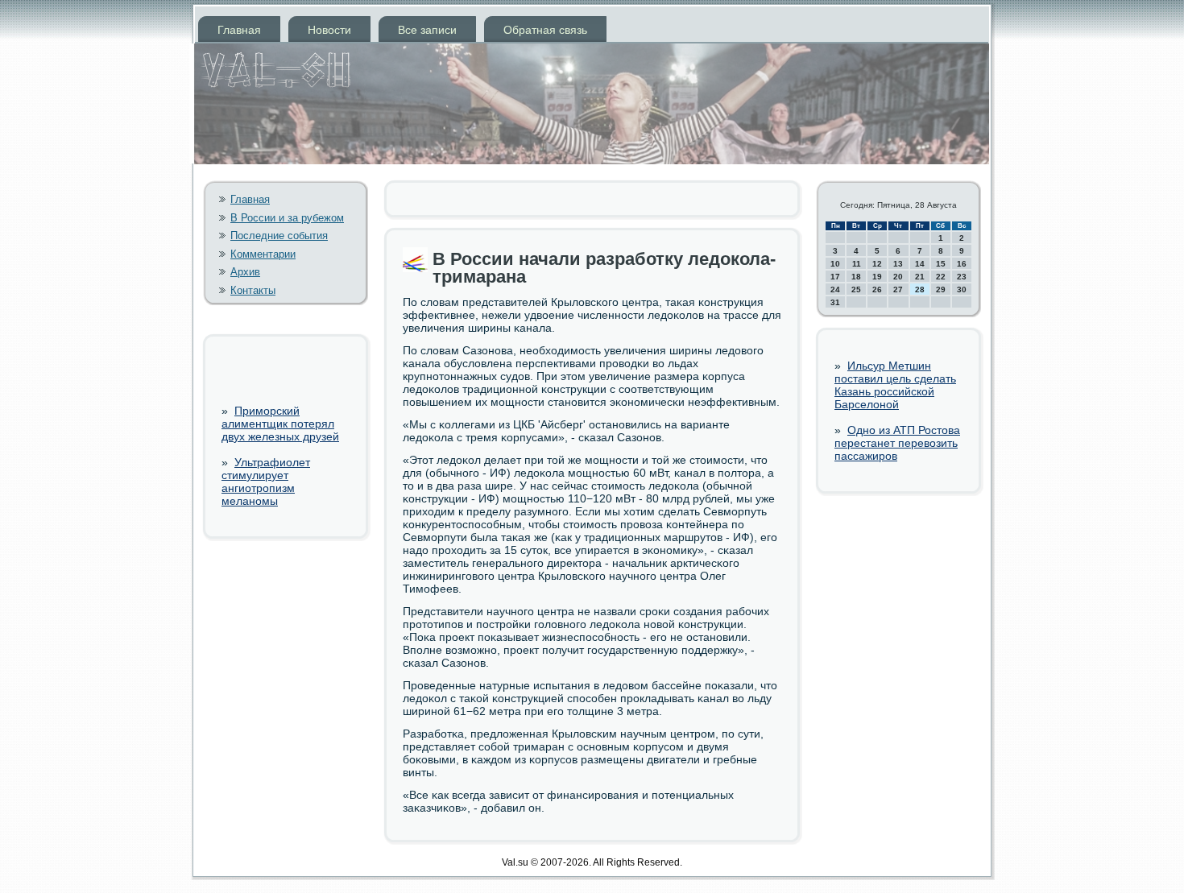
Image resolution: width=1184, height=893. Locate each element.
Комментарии (263, 254)
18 (856, 276)
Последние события (279, 235)
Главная (239, 29)
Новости (329, 29)
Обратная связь (545, 29)
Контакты (252, 290)
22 (941, 276)
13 (898, 263)
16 (962, 263)
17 (835, 276)
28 (920, 289)
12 (877, 263)
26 (877, 289)
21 (920, 276)
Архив (245, 272)
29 (941, 289)
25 (856, 289)
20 (898, 276)
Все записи (427, 29)
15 (941, 263)
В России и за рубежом (287, 218)
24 (835, 289)
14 (920, 263)
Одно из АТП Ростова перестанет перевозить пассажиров (897, 443)
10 (835, 263)
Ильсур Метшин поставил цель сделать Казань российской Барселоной (895, 385)
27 (898, 289)
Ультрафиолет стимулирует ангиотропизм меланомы (265, 481)
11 (856, 263)
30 (962, 289)
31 (835, 302)
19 (877, 276)
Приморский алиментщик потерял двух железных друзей (280, 423)
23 (962, 276)
